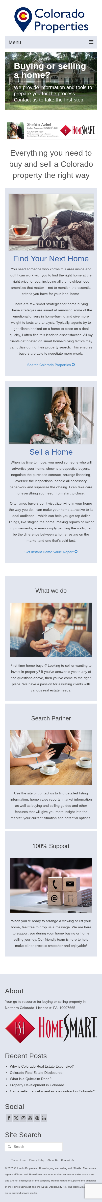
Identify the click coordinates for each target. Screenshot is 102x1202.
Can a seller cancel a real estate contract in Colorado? (52, 1091)
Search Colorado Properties (49, 365)
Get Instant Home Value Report (50, 552)
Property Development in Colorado (37, 1085)
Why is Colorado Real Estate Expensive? (42, 1066)
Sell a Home (51, 451)
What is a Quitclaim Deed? (30, 1079)
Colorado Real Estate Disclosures (36, 1073)
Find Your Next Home (51, 258)
